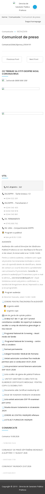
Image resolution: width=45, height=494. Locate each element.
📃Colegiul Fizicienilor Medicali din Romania (20, 353)
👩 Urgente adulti (11, 306)
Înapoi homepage (33, 21)
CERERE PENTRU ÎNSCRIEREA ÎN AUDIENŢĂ (23, 301)
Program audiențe (12, 292)
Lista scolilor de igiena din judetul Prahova (22, 374)
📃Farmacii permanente (12, 349)
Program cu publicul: (13, 232)
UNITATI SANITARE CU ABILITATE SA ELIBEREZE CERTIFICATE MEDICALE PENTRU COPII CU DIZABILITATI (22, 382)
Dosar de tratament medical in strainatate (21, 394)
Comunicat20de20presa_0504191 (16, 44)
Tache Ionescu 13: (23, 193)
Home (4, 17)
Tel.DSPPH (9, 193)
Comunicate (14, 17)
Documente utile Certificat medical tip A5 (20, 390)
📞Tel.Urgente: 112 (13, 187)
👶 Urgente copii (11, 310)
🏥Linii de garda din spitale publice (16, 315)
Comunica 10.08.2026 (10, 436)
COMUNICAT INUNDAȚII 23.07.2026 (16, 466)
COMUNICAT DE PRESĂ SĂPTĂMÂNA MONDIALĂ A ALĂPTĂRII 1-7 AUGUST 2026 (22, 451)
